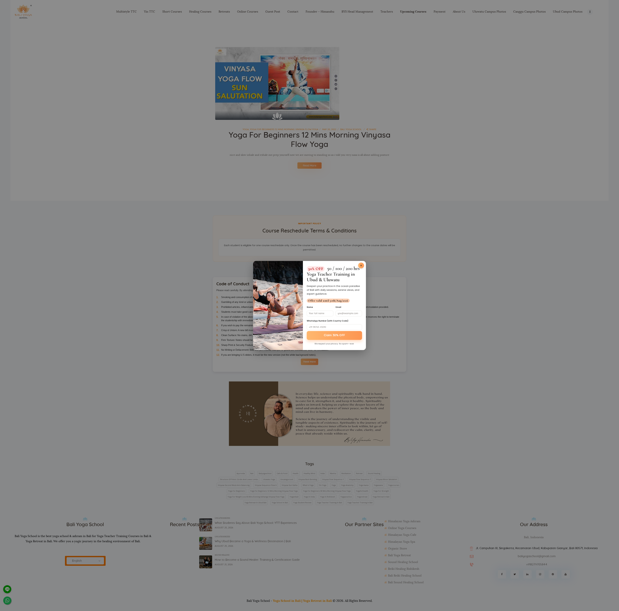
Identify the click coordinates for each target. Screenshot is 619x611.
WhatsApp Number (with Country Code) (327, 320)
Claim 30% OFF (334, 335)
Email (338, 307)
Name (310, 307)
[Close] (361, 265)
